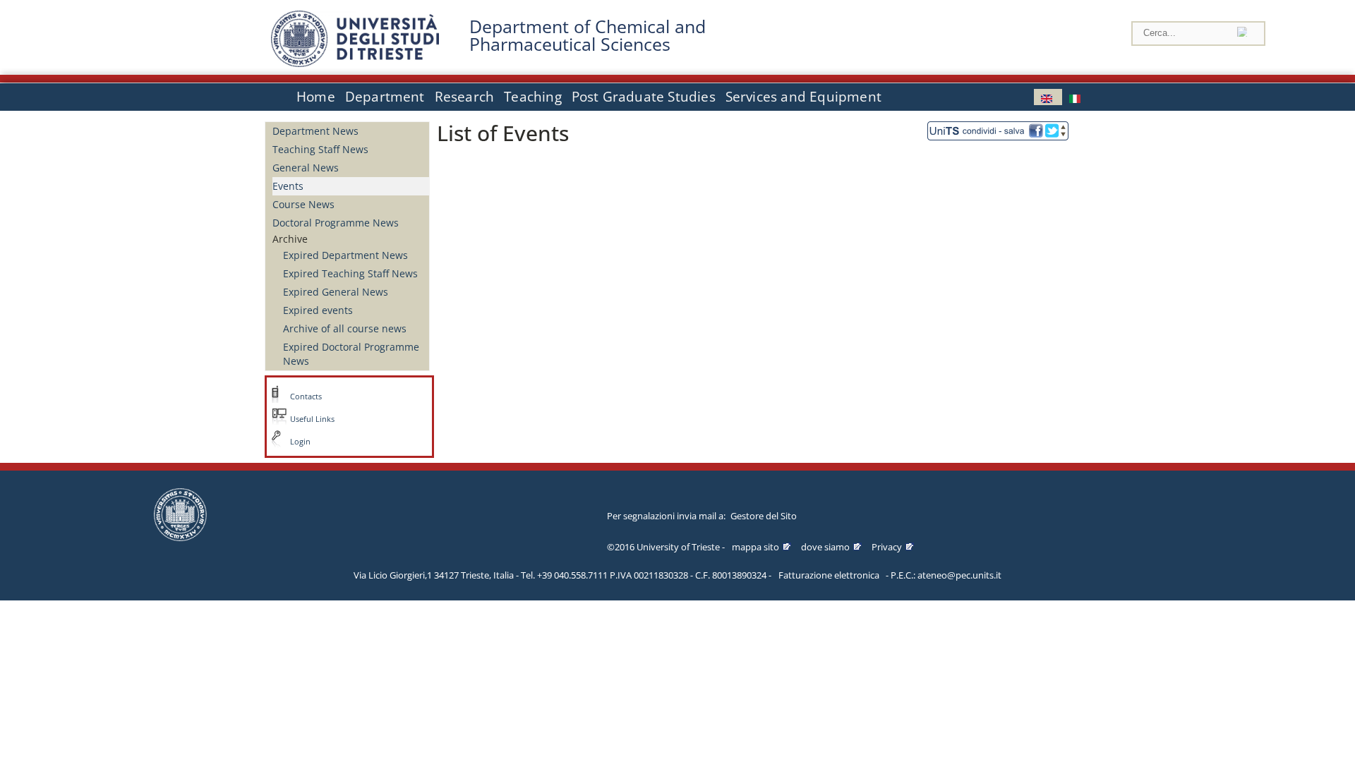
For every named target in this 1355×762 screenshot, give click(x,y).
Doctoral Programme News (335, 222)
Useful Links (312, 419)
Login (300, 442)
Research (465, 96)
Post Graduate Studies (644, 96)
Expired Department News (345, 255)
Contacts (306, 396)
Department (385, 96)
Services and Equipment (803, 96)
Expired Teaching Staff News (350, 273)
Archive (290, 239)
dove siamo (825, 546)
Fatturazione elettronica (828, 575)
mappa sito (755, 546)
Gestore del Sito (763, 515)
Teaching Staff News (320, 149)
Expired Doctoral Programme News (351, 354)
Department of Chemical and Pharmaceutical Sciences (587, 35)
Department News (315, 131)
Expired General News (335, 291)
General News (305, 167)
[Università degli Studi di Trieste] (355, 63)
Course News (303, 204)
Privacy (887, 546)
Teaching (533, 96)
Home (315, 96)
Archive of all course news (344, 328)
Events (287, 186)
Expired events (318, 310)
